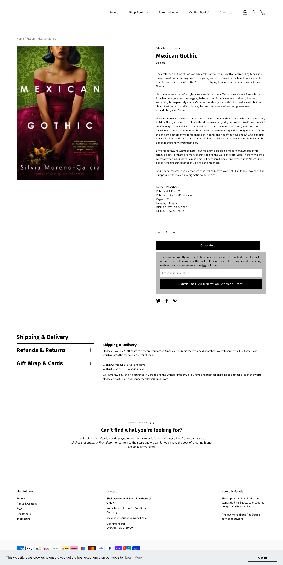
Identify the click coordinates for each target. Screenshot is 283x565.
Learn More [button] (133, 557)
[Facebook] (166, 301)
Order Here (207, 246)
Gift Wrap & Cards (40, 363)
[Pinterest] (175, 301)
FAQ (19, 509)
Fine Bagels (24, 514)
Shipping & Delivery (42, 337)
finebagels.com (234, 519)
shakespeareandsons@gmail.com (126, 518)
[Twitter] (158, 301)
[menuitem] (114, 12)
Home (20, 39)
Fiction (31, 39)
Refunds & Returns (41, 350)
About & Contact (27, 504)
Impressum (23, 519)
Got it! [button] (262, 557)
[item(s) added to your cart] (263, 12)
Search (21, 498)
